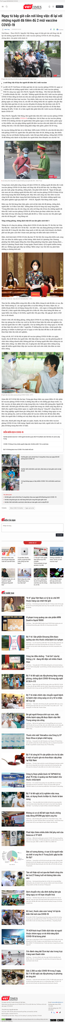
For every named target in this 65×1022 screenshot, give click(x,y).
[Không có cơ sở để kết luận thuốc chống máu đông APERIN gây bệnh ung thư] (13, 819)
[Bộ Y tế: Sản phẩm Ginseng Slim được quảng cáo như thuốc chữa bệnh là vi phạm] (13, 643)
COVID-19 (23, 118)
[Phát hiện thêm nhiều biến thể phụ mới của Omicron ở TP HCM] (13, 838)
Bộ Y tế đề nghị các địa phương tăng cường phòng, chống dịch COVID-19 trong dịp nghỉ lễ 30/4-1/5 (44, 678)
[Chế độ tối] (53, 7)
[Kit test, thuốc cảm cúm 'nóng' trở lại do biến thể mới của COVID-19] (13, 917)
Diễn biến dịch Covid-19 (13, 432)
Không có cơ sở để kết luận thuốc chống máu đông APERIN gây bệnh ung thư (43, 814)
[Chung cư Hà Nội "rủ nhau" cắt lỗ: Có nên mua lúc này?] (56, 551)
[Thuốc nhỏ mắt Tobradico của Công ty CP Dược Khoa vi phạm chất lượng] (13, 741)
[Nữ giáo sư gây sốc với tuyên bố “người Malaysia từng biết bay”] (8, 572)
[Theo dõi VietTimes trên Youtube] (57, 1012)
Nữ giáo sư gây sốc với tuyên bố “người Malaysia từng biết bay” (8, 582)
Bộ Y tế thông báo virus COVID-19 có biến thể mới (18, 449)
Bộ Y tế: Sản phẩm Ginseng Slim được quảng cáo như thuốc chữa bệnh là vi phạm (44, 638)
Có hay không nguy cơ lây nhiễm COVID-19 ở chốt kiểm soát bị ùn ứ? (40, 482)
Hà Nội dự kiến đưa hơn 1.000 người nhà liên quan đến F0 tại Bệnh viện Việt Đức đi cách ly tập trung (31, 437)
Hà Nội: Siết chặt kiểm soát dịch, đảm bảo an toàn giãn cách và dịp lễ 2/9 (41, 470)
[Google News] (59, 29)
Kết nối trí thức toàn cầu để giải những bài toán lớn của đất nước (8, 559)
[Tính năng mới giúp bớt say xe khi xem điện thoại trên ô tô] (56, 572)
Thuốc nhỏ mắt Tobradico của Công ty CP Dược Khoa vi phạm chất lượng (44, 736)
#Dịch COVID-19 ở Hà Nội (16, 508)
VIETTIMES (32, 6)
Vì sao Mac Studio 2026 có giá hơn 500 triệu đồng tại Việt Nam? (24, 560)
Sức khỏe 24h (8, 593)
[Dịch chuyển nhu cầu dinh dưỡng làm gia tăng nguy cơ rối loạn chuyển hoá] (13, 898)
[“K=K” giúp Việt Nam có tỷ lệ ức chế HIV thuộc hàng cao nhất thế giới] (13, 604)
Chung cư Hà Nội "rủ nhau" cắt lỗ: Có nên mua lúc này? (56, 559)
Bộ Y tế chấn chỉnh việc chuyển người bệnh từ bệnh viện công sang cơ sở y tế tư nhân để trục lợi (44, 698)
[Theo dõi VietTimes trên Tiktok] (60, 1012)
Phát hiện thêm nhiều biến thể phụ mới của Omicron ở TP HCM (44, 833)
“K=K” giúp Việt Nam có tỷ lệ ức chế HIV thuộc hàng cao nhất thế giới (43, 599)
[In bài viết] (54, 29)
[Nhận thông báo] (49, 7)
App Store (53, 1020)
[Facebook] (51, 29)
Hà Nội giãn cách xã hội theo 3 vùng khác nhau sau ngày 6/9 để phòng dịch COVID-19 (40, 458)
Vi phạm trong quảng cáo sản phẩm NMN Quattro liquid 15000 (43, 618)
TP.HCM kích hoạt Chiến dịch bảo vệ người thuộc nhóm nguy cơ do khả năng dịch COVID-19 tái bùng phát (44, 933)
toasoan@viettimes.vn (57, 1002)
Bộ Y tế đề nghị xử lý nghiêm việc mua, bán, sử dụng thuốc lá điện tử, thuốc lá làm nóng (44, 796)
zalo (54, 1012)
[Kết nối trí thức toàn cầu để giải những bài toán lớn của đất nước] (8, 551)
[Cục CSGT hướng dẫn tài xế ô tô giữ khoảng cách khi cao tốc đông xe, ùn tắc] (40, 572)
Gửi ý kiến (59, 535)
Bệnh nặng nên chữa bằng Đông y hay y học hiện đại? (24, 581)
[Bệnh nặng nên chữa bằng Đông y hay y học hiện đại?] (24, 572)
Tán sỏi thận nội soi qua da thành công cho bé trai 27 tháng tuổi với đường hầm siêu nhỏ (44, 875)
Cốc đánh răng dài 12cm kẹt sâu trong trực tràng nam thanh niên (44, 952)
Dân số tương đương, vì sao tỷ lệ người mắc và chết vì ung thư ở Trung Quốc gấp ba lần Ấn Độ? (44, 854)
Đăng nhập (60, 6)
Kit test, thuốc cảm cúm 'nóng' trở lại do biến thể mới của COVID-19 (43, 912)
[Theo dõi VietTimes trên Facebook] (51, 1012)
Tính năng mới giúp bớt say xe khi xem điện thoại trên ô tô (56, 581)
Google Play (60, 1020)
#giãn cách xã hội (29, 508)
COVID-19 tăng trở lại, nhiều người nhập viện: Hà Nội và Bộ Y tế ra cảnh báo (25, 444)
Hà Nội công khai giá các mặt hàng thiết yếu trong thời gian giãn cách (26, 499)
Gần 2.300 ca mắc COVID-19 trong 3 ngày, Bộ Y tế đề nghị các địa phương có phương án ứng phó (44, 973)
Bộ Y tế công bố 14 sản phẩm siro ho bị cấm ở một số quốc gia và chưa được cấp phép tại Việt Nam (44, 757)
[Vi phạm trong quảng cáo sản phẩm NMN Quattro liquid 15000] (13, 623)
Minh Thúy (7, 29)
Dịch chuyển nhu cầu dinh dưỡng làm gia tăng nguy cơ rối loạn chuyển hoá (43, 893)
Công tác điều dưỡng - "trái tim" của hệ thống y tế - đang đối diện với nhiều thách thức (44, 659)
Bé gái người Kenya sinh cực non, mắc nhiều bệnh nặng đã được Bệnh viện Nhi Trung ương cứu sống (43, 717)
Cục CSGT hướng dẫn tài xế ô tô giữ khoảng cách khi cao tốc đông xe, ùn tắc (40, 582)
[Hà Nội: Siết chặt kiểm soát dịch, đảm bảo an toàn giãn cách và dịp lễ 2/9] (10, 472)
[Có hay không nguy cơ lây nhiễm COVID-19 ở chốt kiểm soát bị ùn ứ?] (10, 484)
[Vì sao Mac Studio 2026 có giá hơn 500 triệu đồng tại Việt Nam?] (24, 551)
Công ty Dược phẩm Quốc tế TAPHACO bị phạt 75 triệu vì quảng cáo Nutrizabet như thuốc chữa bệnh (44, 777)
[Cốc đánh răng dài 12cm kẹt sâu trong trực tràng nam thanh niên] (13, 957)
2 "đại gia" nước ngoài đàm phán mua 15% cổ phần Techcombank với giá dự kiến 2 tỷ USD (40, 561)
